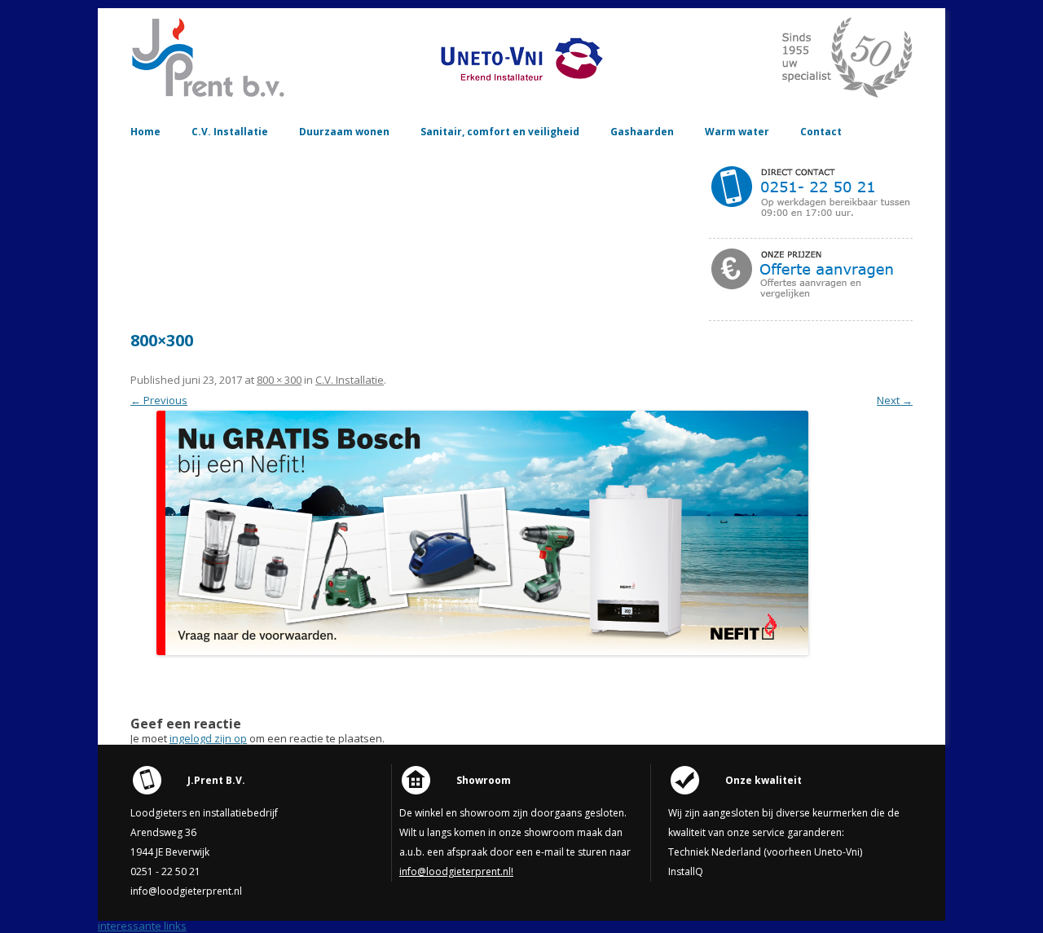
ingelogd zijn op (208, 738)
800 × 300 (279, 379)
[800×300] (482, 533)
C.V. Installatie (229, 132)
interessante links (142, 925)
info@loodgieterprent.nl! (456, 871)
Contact (821, 132)
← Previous (158, 400)
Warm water (737, 132)
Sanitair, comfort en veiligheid (499, 132)
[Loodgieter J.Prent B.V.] (211, 93)
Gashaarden (642, 132)
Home (145, 132)
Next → (895, 400)
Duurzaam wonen (344, 132)
